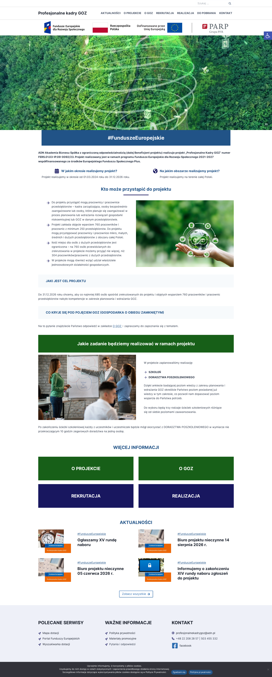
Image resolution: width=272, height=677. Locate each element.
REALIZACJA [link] (186, 496)
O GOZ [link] (148, 13)
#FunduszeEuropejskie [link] (91, 533)
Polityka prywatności (200, 672)
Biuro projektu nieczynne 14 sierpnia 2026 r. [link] (203, 542)
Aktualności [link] (111, 13)
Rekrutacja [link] (165, 13)
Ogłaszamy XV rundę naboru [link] (96, 542)
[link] (268, 36)
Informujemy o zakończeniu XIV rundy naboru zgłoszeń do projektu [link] (203, 573)
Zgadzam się (179, 672)
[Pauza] (266, 124)
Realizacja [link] (185, 13)
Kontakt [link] (225, 13)
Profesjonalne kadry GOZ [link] (62, 13)
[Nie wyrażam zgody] (268, 669)
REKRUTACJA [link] (86, 496)
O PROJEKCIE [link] (85, 468)
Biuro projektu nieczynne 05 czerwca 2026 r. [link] (100, 571)
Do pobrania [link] (206, 13)
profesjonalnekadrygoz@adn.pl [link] (195, 633)
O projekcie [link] (132, 13)
